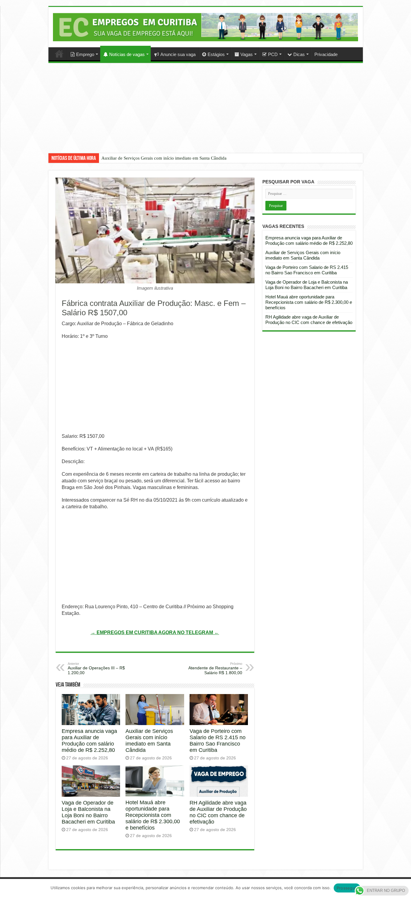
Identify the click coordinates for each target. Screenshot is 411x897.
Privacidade (326, 54)
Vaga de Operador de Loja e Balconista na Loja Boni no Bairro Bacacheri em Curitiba (88, 812)
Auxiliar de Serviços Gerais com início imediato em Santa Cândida (164, 158)
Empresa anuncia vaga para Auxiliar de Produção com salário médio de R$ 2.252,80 (89, 740)
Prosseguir (347, 888)
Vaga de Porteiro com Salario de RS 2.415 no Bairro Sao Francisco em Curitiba (218, 740)
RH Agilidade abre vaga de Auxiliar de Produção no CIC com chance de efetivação (218, 812)
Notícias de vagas (127, 54)
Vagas (246, 54)
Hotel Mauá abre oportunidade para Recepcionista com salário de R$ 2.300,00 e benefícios (152, 815)
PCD (273, 54)
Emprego (85, 54)
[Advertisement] (205, 112)
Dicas (299, 54)
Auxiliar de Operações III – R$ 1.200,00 (96, 668)
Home (59, 53)
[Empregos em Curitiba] (205, 27)
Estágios (216, 54)
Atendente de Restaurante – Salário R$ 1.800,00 (215, 668)
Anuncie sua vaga (178, 54)
